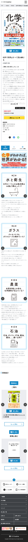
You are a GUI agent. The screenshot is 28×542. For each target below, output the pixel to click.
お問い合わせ (18, 515)
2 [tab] (12, 531)
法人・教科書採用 (21, 489)
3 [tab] (14, 531)
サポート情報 (22, 148)
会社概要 (17, 519)
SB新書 (12, 5)
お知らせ (3, 515)
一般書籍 (7, 5)
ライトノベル (4, 504)
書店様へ (3, 519)
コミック (3, 508)
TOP (2, 5)
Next (25, 196)
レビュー (14, 148)
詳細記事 (5, 148)
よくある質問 (9, 489)
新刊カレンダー (9, 484)
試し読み (16, 51)
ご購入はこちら (13, 118)
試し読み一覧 (4, 512)
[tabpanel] (7, 528)
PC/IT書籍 (3, 500)
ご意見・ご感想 (21, 108)
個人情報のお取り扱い (6, 523)
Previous (2, 196)
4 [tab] (16, 531)
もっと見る (14, 424)
